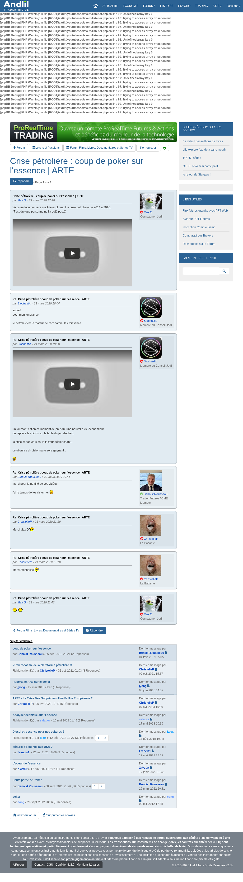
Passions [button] (232, 6)
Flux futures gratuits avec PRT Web (205, 210)
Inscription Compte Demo (199, 227)
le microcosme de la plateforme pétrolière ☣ (42, 665)
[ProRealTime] (93, 132)
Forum (20, 147)
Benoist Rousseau (30, 654)
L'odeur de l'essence (27, 763)
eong (21, 802)
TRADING (201, 6)
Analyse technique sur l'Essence (35, 715)
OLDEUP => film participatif (200, 166)
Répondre (23, 181)
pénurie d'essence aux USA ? (32, 747)
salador (45, 720)
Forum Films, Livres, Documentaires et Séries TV (101, 147)
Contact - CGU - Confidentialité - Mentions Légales (67, 864)
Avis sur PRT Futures (196, 219)
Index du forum (26, 815)
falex (43, 738)
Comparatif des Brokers (198, 235)
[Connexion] (164, 148)
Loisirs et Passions (47, 147)
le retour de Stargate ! (196, 174)
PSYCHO (184, 6)
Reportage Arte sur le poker (31, 681)
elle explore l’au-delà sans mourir (204, 149)
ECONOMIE (130, 6)
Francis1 (23, 752)
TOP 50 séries (192, 158)
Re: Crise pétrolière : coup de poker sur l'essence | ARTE (51, 299)
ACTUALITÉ (110, 6)
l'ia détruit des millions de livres (203, 141)
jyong (21, 687)
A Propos (18, 864)
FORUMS (149, 6)
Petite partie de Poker (27, 780)
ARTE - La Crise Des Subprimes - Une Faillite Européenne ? (53, 698)
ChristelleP (47, 670)
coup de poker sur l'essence (32, 648)
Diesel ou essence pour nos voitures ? (38, 731)
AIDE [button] (216, 6)
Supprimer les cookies (60, 815)
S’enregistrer (148, 147)
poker (16, 796)
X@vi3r (23, 769)
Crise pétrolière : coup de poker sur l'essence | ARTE (76, 165)
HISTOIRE (166, 6)
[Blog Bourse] (16, 6)
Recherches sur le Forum (199, 244)
